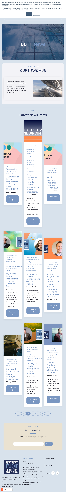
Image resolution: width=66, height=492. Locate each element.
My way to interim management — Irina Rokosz (33, 279)
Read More (12, 198)
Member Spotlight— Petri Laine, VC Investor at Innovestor (53, 367)
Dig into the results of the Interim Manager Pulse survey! (12, 374)
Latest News (50, 458)
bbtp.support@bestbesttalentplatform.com (15, 484)
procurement (10, 264)
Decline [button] (36, 14)
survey (8, 363)
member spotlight (11, 257)
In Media (49, 465)
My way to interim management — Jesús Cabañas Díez (12, 279)
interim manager (11, 167)
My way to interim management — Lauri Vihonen (33, 368)
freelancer (9, 169)
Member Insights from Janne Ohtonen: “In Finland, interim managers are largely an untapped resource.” (53, 285)
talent (14, 171)
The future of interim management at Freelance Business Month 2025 (12, 182)
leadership (9, 173)
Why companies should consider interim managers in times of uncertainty (32, 183)
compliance (30, 268)
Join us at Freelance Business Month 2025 (52, 184)
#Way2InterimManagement (15, 266)
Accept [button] (29, 14)
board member (51, 175)
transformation (31, 167)
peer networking (52, 350)
